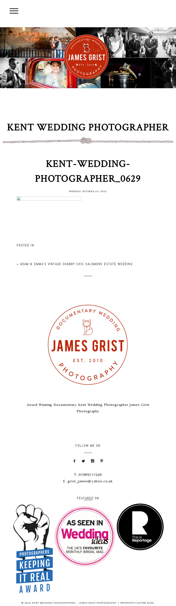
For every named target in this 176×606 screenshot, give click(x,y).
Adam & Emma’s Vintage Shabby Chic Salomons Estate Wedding (76, 264)
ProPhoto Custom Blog (137, 602)
